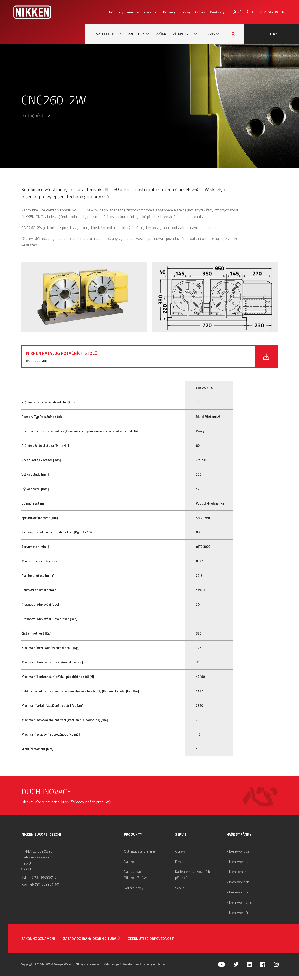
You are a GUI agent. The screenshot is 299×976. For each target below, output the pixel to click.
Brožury (169, 12)
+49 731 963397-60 (43, 884)
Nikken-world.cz (237, 851)
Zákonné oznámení (38, 938)
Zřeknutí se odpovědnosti (151, 938)
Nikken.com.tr (236, 871)
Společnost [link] (106, 34)
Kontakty (217, 12)
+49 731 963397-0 (41, 877)
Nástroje (130, 861)
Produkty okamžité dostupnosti (134, 12)
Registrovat (275, 12)
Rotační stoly (133, 887)
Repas (179, 861)
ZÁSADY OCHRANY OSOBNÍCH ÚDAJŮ (91, 938)
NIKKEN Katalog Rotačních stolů (61, 353)
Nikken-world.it (237, 861)
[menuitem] (134, 12)
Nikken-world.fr (237, 912)
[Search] (233, 34)
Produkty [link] (136, 34)
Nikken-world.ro (237, 892)
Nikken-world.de (238, 882)
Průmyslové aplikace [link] (174, 34)
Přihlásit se (248, 12)
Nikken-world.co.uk (239, 902)
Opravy (180, 851)
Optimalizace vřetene (139, 851)
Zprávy (184, 12)
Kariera (200, 12)
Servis (179, 887)
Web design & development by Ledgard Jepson (135, 964)
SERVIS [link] (209, 34)
